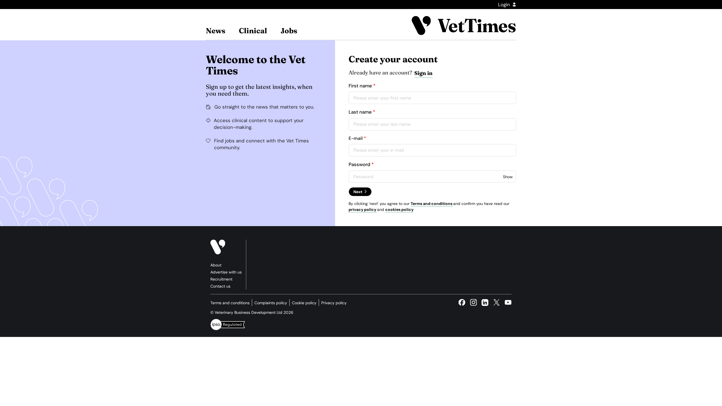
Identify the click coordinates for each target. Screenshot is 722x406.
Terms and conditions (432, 203)
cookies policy (399, 209)
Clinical (253, 30)
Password (359, 164)
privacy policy (363, 209)
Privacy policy (334, 302)
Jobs (289, 30)
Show (508, 176)
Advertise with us (226, 272)
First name (360, 86)
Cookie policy (304, 302)
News (215, 30)
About (215, 265)
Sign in (423, 73)
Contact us (220, 286)
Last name (360, 112)
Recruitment (221, 279)
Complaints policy (270, 302)
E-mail (356, 138)
